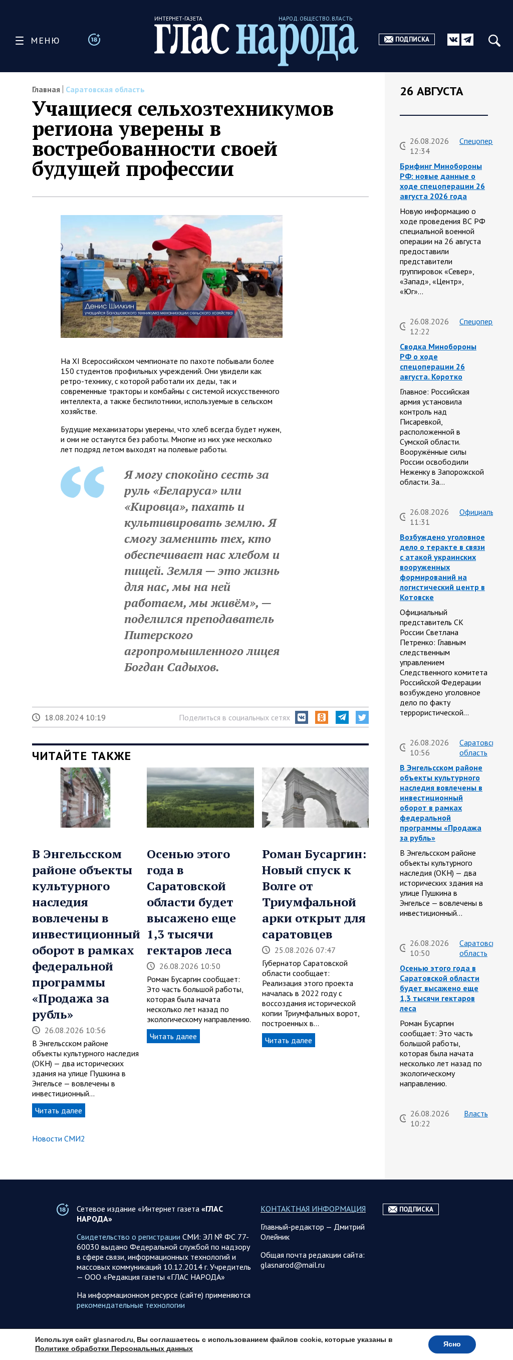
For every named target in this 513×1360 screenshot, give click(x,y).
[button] (301, 717)
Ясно (452, 1344)
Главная (46, 89)
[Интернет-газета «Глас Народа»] (256, 45)
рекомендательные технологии (131, 1305)
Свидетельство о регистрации (128, 1237)
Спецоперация (483, 141)
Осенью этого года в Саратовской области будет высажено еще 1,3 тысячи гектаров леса (191, 902)
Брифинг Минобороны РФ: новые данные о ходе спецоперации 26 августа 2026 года (442, 181)
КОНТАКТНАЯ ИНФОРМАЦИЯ (313, 1209)
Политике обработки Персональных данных (114, 1348)
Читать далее (58, 1110)
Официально (480, 512)
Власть (476, 1113)
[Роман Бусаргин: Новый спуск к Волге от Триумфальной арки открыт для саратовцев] (315, 798)
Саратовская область (105, 89)
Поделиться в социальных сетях (234, 717)
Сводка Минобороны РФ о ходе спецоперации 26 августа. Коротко (438, 361)
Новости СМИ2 (58, 1138)
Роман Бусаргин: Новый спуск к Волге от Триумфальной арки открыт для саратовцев (314, 894)
